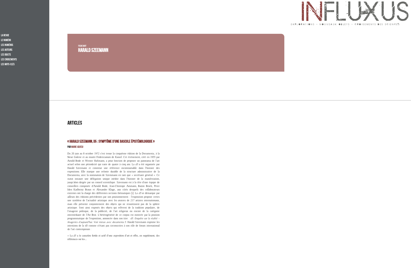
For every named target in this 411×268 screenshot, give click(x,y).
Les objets (6, 54)
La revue (5, 35)
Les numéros (7, 45)
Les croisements (9, 59)
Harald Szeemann (93, 50)
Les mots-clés (8, 64)
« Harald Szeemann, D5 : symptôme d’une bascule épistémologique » (111, 142)
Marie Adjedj (77, 147)
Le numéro (6, 40)
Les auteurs (6, 50)
